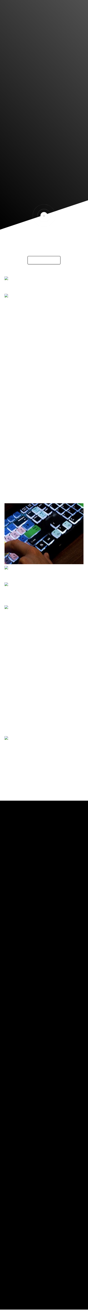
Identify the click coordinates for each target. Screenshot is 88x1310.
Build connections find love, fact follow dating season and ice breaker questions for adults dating (42, 334)
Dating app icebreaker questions (35, 314)
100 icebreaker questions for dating (37, 362)
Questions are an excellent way (33, 321)
